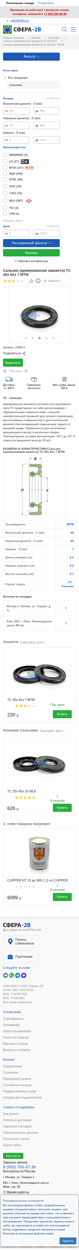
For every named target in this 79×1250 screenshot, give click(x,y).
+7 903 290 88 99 (55, 14)
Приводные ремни (17, 1078)
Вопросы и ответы (17, 1050)
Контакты (13, 1156)
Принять (68, 1241)
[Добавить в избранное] (38, 281)
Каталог (9, 1059)
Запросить (13, 362)
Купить (62, 714)
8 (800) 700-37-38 (19, 1167)
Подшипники (12, 1066)
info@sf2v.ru (20, 20)
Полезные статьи (16, 1139)
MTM (70, 524)
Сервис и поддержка (18, 1107)
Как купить (11, 1114)
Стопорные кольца (17, 1085)
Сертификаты (13, 1018)
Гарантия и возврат (17, 1126)
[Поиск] (64, 29)
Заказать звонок (15, 1162)
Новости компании (17, 1031)
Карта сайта (12, 1145)
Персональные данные (20, 1132)
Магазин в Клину (15, 1043)
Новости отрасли (16, 1037)
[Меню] (73, 29)
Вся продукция (18, 77)
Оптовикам (11, 1025)
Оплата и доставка (17, 1120)
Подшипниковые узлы (19, 1091)
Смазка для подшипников (22, 1097)
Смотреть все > (32, 642)
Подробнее (46, 3)
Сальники (10, 1072)
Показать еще (12, 220)
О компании (12, 1012)
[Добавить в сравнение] (31, 281)
